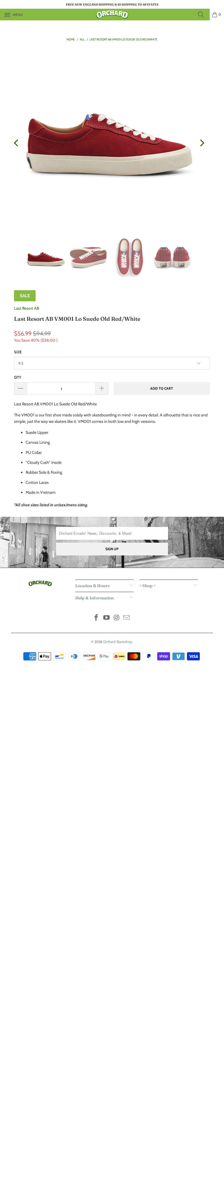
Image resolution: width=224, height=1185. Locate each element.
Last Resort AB (26, 308)
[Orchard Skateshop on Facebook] (96, 618)
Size (18, 352)
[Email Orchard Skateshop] (127, 618)
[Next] (201, 143)
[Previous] (16, 143)
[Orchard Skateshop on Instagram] (117, 618)
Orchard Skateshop (117, 641)
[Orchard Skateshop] (112, 14)
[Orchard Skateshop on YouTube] (106, 618)
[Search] (202, 14)
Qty (17, 377)
